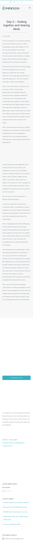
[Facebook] (10, 491)
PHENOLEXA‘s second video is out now (15, 512)
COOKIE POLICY (7, 446)
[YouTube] (3, 491)
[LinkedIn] (5, 491)
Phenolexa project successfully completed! (16, 502)
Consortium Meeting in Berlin (12, 524)
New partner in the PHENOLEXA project (15, 507)
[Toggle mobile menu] (30, 8)
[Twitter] (8, 491)
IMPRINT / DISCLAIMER (9, 440)
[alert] (16, 538)
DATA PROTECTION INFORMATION (13, 443)
